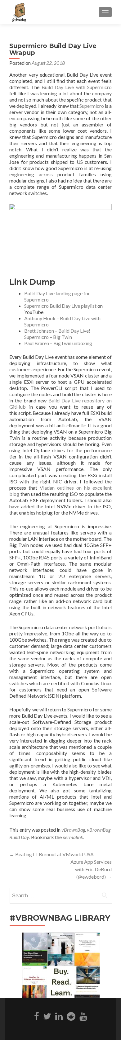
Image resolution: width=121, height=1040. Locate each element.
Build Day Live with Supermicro (77, 87)
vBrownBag (73, 830)
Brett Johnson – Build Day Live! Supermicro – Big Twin (57, 334)
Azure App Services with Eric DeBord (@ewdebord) (91, 869)
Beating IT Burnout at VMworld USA (51, 854)
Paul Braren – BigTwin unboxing (58, 343)
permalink (73, 837)
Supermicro (91, 106)
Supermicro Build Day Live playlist (60, 306)
